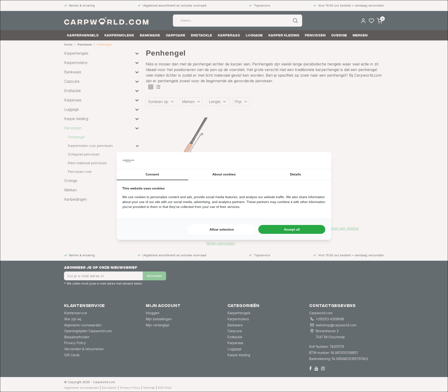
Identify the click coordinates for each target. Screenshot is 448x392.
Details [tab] (295, 174)
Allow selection (222, 229)
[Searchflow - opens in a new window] (320, 160)
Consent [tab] (152, 174)
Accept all (292, 229)
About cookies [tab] (224, 174)
